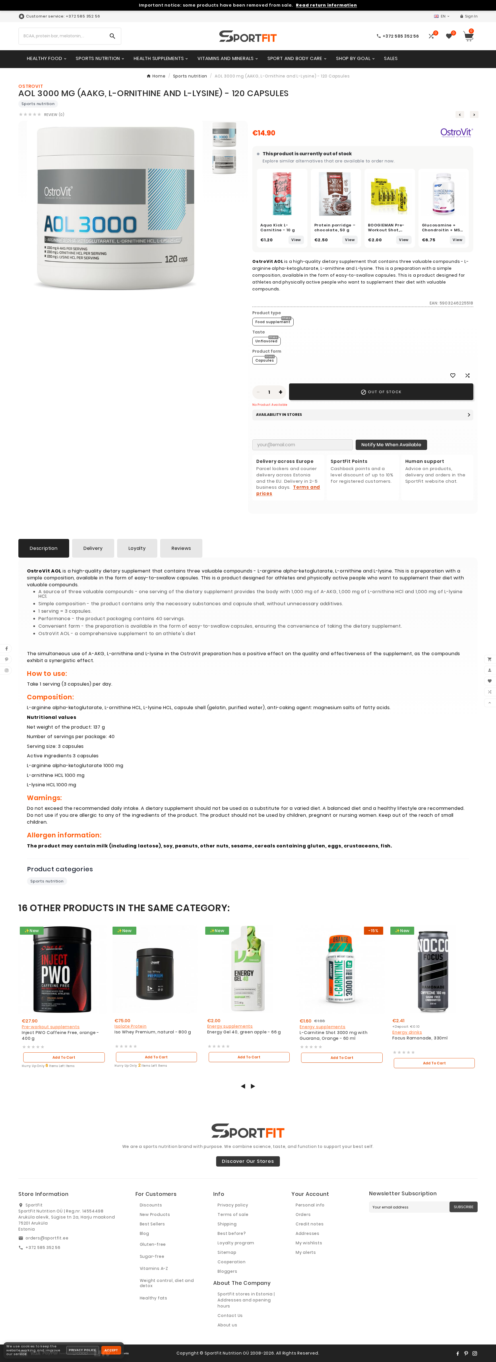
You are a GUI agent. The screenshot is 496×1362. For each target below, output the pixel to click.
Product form (266, 351)
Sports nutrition (38, 103)
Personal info (310, 1205)
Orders (303, 1214)
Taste (258, 332)
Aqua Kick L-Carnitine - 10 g (277, 227)
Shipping (227, 1224)
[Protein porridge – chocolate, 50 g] (336, 194)
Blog (144, 1233)
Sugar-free (152, 1256)
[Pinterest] (466, 1353)
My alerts (306, 1252)
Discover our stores (248, 1161)
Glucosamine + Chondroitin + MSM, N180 (443, 230)
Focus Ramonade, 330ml (420, 1038)
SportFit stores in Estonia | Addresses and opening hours (246, 1300)
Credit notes (310, 1224)
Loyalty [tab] (137, 548)
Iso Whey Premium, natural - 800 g (153, 1032)
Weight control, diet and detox (167, 1283)
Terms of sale (233, 1214)
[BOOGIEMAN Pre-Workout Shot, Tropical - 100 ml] (390, 194)
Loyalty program (236, 1243)
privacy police (82, 1350)
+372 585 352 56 (43, 1247)
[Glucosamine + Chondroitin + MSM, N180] (443, 194)
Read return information (326, 5)
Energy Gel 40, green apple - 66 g (244, 1032)
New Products (155, 1214)
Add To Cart (64, 1057)
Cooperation (232, 1262)
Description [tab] (44, 548)
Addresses (307, 1233)
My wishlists (309, 1243)
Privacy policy (233, 1205)
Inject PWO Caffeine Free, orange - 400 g (60, 1035)
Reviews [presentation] (181, 548)
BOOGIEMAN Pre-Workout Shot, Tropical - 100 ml (387, 230)
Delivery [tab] (93, 548)
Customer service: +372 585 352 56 (63, 16)
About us (227, 1325)
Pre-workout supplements (51, 1027)
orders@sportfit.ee (47, 1238)
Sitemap (227, 1252)
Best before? (232, 1233)
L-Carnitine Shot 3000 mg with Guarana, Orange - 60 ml (333, 1035)
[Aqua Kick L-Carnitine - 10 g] (282, 194)
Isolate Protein (131, 1026)
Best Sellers (152, 1224)
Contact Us (230, 1315)
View (296, 239)
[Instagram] (474, 1353)
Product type (266, 313)
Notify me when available (391, 444)
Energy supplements (230, 1026)
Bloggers (227, 1271)
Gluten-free (153, 1244)
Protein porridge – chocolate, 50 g (335, 227)
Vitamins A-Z (154, 1268)
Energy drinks (407, 1032)
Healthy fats (154, 1298)
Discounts (151, 1205)
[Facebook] (457, 1353)
